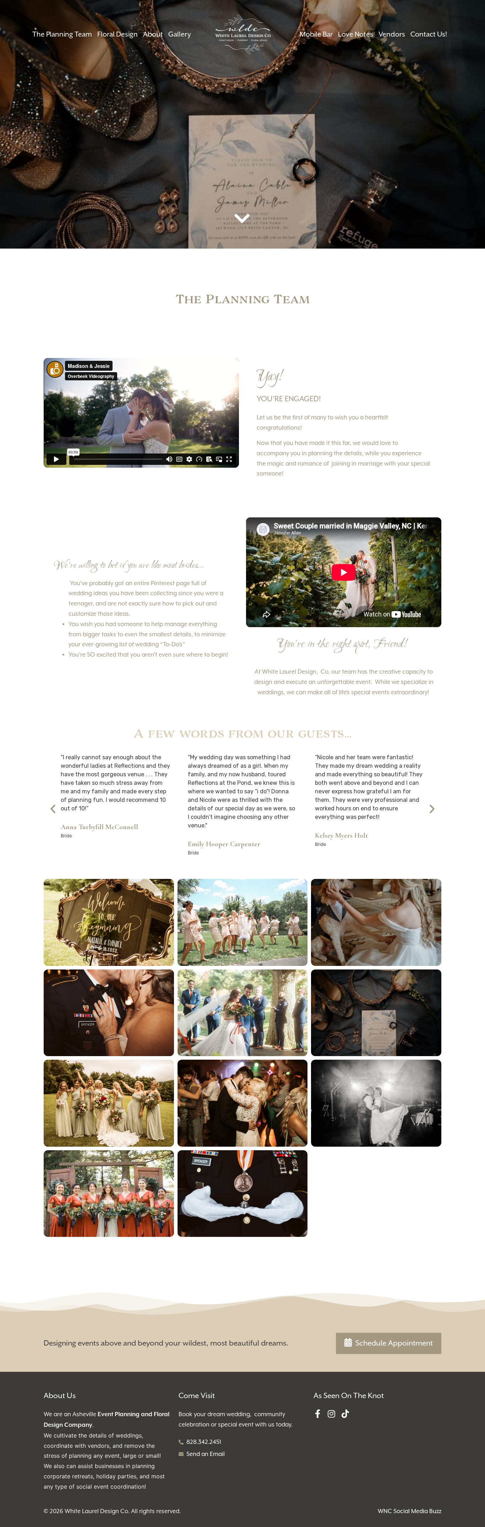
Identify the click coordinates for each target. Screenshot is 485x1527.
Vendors (391, 35)
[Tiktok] (345, 1413)
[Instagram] (331, 1413)
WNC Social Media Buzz (409, 1511)
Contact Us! (428, 35)
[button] (53, 809)
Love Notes (355, 35)
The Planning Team (62, 35)
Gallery (179, 35)
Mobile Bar (316, 35)
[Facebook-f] (318, 1413)
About (153, 35)
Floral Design (117, 35)
